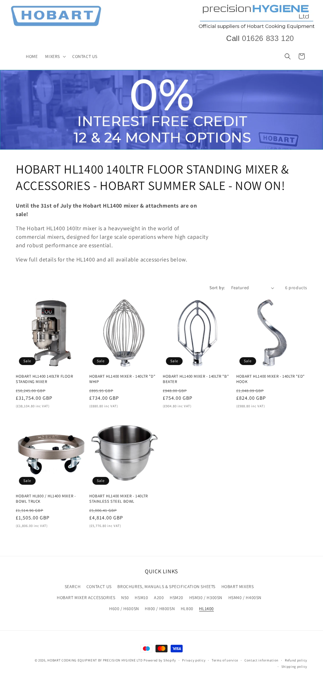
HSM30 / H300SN (205, 597)
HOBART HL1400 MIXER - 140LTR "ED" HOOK (270, 379)
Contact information (261, 660)
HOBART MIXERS (237, 586)
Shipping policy (294, 666)
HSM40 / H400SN (244, 597)
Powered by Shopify (160, 660)
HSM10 (141, 597)
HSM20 (176, 597)
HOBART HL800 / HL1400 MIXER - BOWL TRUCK (46, 499)
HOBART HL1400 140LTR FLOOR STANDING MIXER (44, 379)
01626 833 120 (268, 38)
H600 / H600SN (124, 608)
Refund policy (296, 660)
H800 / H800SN (160, 608)
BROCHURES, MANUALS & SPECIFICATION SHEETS (166, 586)
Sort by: (217, 287)
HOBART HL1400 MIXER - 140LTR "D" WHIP (122, 379)
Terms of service (225, 660)
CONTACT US (99, 586)
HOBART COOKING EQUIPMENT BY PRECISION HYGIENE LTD (95, 660)
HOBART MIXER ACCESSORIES (86, 597)
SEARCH (73, 586)
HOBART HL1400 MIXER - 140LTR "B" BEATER (196, 379)
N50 (125, 597)
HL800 (187, 608)
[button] (54, 56)
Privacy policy (193, 660)
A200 (159, 597)
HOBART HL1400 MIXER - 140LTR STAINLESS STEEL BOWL (118, 499)
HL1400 (206, 608)
